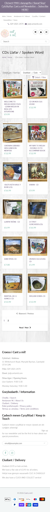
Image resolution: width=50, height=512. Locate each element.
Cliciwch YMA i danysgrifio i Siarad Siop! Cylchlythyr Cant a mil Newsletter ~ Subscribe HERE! (25, 6)
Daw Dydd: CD (10, 259)
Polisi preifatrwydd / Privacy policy (17, 406)
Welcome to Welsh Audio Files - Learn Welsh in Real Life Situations (12, 107)
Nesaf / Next (23, 328)
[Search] (46, 41)
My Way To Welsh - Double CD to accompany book (37, 148)
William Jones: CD (37, 296)
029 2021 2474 (16, 24)
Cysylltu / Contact (38, 16)
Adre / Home (7, 16)
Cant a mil (28, 493)
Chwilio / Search (9, 398)
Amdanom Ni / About (22, 16)
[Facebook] (5, 453)
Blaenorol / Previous (26, 314)
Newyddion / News (10, 20)
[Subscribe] (44, 443)
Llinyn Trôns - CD (12, 222)
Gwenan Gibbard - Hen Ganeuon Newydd (12, 148)
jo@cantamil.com (35, 24)
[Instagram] (12, 453)
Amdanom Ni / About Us (12, 400)
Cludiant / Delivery (10, 403)
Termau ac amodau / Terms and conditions (20, 409)
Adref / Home (7, 57)
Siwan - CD (33, 185)
